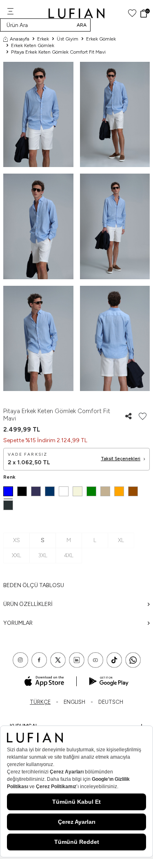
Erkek (43, 39)
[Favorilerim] (132, 13)
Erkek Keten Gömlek (32, 45)
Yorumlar (18, 622)
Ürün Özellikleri (28, 604)
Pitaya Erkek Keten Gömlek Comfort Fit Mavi (58, 52)
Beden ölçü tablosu (33, 585)
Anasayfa (19, 39)
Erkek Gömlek (101, 39)
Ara (81, 25)
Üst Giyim (67, 39)
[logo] (76, 13)
